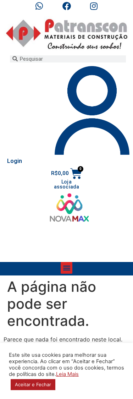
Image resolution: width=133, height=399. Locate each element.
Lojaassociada (66, 184)
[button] (66, 268)
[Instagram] (94, 6)
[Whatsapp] (39, 6)
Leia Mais (67, 374)
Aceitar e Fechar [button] (33, 384)
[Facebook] (67, 6)
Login (14, 161)
